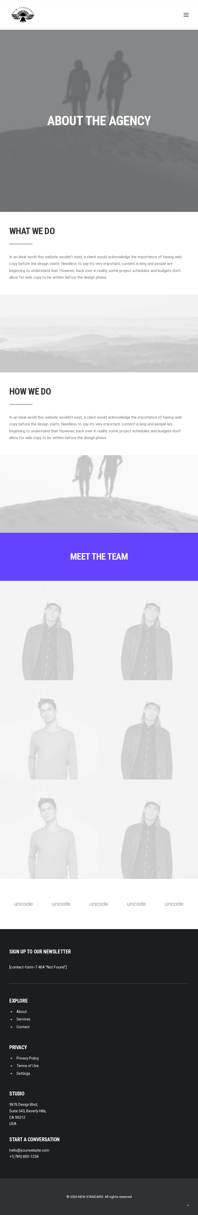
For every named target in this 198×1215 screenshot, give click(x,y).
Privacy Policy (27, 1058)
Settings (23, 1073)
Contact (23, 1027)
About (21, 1012)
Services (23, 1019)
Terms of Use (27, 1066)
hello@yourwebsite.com (29, 1150)
